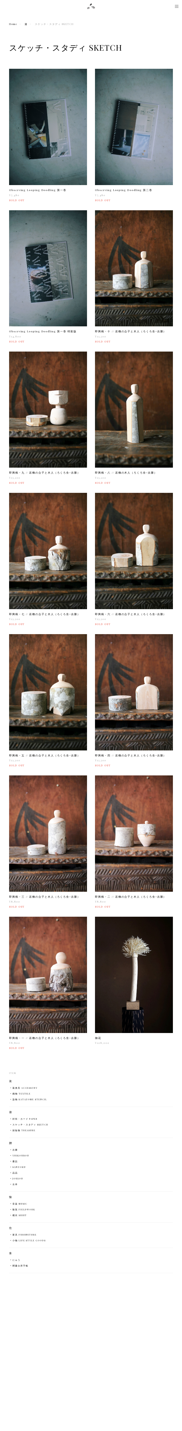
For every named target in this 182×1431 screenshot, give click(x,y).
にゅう (16, 1259)
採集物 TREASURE (24, 1130)
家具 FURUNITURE (24, 1234)
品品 (15, 1172)
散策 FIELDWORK (23, 1209)
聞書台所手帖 (20, 1265)
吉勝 (15, 1149)
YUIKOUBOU (20, 1155)
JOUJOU (17, 1178)
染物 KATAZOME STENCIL (29, 1099)
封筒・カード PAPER (25, 1118)
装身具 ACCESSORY (25, 1087)
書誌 (15, 1161)
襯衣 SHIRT (19, 1215)
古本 (15, 1184)
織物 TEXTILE (21, 1093)
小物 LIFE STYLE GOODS (29, 1240)
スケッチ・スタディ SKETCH (30, 1124)
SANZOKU (19, 1167)
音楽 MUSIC (19, 1203)
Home (13, 24)
